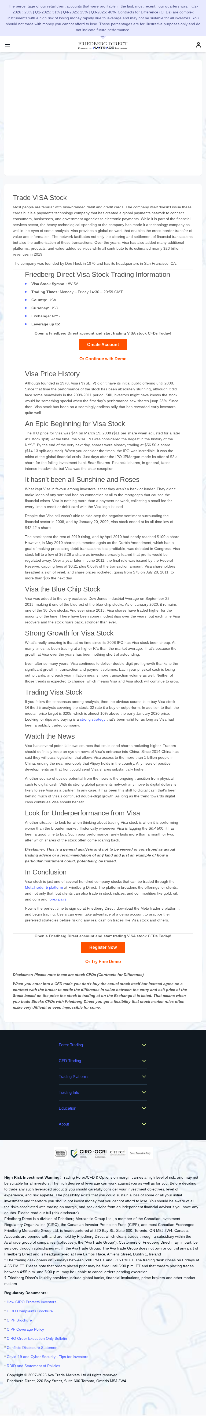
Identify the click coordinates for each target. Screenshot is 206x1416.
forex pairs (58, 899)
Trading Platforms (74, 1076)
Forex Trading (71, 1045)
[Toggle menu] (7, 44)
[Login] (198, 44)
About (64, 1124)
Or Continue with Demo (103, 359)
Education (67, 1108)
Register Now (103, 947)
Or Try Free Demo (103, 961)
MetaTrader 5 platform (44, 887)
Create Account (103, 344)
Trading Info (69, 1092)
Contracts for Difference (120, 974)
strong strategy (92, 719)
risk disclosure (65, 1213)
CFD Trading (70, 1060)
